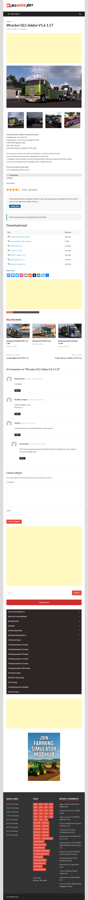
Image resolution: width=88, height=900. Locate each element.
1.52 (40, 816)
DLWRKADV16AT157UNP (19, 237)
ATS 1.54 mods (12, 831)
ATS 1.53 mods (12, 835)
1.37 (45, 804)
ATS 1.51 (45, 829)
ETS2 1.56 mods (12, 808)
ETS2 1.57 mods (12, 804)
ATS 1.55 (29, 312)
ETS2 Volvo (38, 866)
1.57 (45, 820)
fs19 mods (37, 878)
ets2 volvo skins (39, 869)
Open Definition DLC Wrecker (20, 241)
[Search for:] (44, 592)
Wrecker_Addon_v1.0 (17, 264)
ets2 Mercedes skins (41, 854)
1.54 (50, 816)
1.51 (35, 816)
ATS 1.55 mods (12, 827)
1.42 (50, 807)
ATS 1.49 (45, 826)
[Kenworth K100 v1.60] (44, 338)
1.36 (40, 804)
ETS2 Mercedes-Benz (41, 851)
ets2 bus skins (47, 838)
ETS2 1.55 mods (12, 812)
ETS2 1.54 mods (12, 816)
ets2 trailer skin (39, 863)
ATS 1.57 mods (12, 819)
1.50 (50, 813)
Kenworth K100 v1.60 (41, 341)
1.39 (35, 807)
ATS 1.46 (37, 823)
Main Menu (15, 14)
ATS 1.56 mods (12, 823)
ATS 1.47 (45, 823)
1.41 (45, 807)
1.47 (35, 813)
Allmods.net (14, 897)
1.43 (35, 810)
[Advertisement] (44, 48)
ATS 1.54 (23, 312)
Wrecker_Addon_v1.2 (17, 255)
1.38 (50, 804)
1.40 (40, 807)
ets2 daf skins (39, 841)
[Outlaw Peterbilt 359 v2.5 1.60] (18, 338)
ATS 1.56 (45, 835)
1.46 (50, 810)
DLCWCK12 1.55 (15, 250)
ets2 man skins (39, 848)
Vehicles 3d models (40, 880)
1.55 (35, 820)
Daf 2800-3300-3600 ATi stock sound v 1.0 (70, 845)
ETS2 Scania (38, 857)
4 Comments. (23, 29)
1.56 (40, 820)
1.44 (40, 810)
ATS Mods (42, 217)
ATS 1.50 (37, 829)
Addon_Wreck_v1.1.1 (17, 260)
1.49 (45, 813)
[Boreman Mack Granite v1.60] (70, 338)
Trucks (8, 21)
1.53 (45, 816)
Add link (15, 206)
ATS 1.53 (16, 312)
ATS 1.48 (37, 826)
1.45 (45, 810)
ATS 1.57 (36, 312)
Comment (11, 482)
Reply (17, 390)
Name (8, 511)
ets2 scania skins (40, 860)
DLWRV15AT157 (16, 246)
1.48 (40, 813)
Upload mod (44, 602)
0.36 (35, 804)
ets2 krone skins (40, 844)
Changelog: (13, 175)
